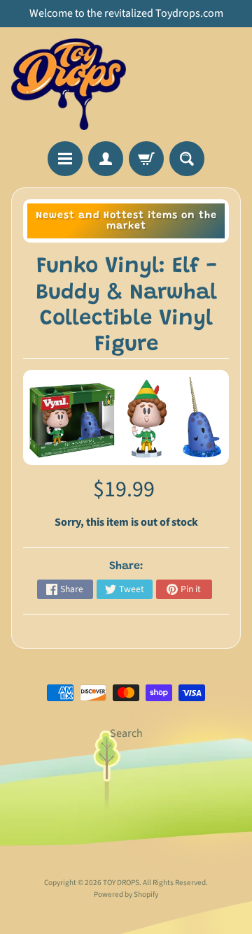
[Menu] (65, 158)
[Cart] (146, 158)
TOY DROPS (121, 882)
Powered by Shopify (126, 894)
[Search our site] (186, 158)
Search (126, 733)
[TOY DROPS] (68, 84)
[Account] (105, 158)
